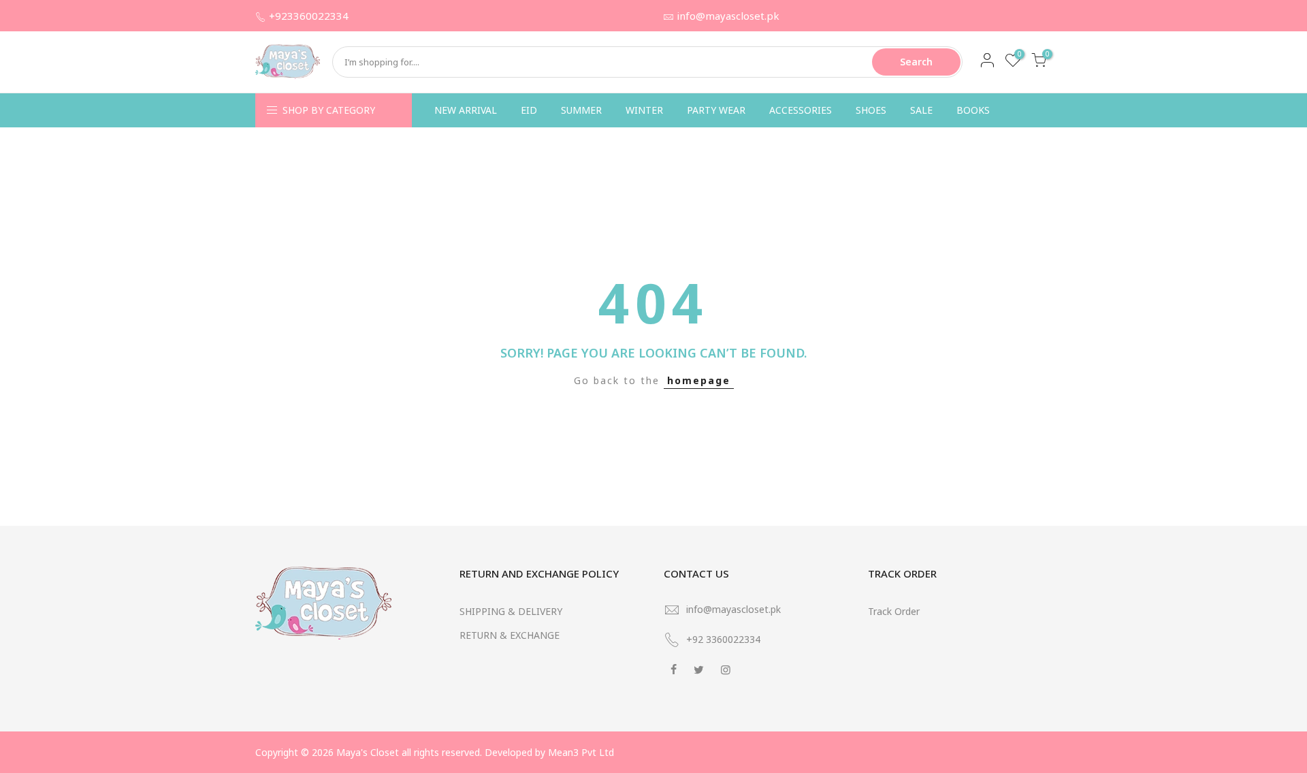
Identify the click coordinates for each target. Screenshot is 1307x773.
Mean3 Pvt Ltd (581, 752)
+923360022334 (309, 15)
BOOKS (973, 110)
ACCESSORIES (800, 110)
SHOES (871, 110)
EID (529, 110)
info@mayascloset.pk (728, 15)
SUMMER (581, 110)
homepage (698, 380)
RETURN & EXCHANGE (509, 635)
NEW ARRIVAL (465, 110)
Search (916, 61)
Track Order (894, 611)
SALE (921, 110)
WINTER (644, 110)
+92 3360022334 (723, 639)
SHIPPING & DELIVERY (510, 611)
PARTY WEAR (716, 110)
